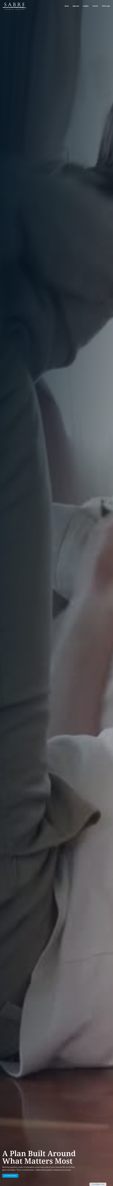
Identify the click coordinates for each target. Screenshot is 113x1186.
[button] (66, 6)
